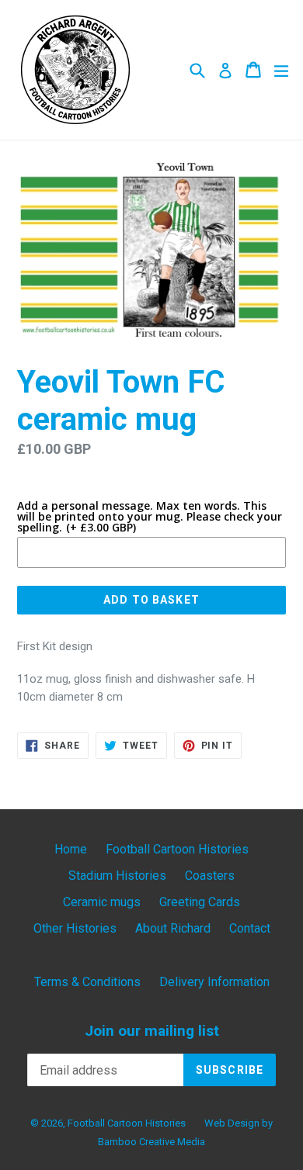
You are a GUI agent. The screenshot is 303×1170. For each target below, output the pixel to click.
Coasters (210, 875)
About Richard (173, 928)
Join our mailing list (152, 1031)
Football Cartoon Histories (177, 849)
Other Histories (75, 928)
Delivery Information (214, 981)
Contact (249, 928)
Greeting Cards (199, 902)
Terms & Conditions (87, 981)
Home (70, 849)
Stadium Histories (117, 875)
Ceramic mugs (102, 902)
